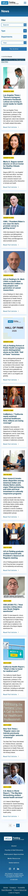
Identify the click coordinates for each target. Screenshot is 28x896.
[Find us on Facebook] (14, 868)
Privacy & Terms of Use (20, 890)
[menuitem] (14, 845)
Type (3, 30)
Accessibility (21, 887)
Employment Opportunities (14, 854)
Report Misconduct (6, 890)
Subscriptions (14, 863)
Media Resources (14, 858)
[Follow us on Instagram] (10, 868)
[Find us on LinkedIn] (18, 868)
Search (6, 25)
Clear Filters (4, 62)
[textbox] (14, 42)
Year (5, 43)
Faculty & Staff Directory (14, 850)
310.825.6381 (14, 879)
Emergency (13, 887)
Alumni (14, 846)
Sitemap (5, 887)
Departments (6, 36)
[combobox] (14, 42)
